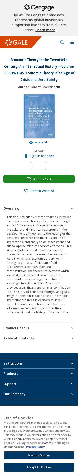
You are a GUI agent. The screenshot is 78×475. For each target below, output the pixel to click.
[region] (39, 440)
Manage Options (39, 455)
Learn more (45, 30)
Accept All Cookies (39, 467)
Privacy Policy (35, 447)
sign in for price (42, 156)
